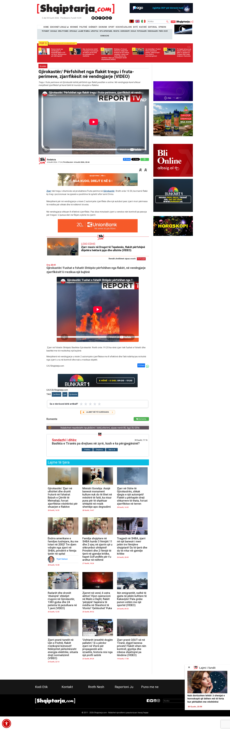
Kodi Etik (41, 687)
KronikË (74, 27)
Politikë (83, 27)
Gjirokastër (109, 191)
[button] (6, 723)
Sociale (53, 31)
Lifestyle (94, 31)
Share (128, 159)
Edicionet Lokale (58, 27)
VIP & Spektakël (105, 31)
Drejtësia (99, 450)
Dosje (133, 31)
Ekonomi (103, 27)
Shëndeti (93, 27)
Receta (116, 31)
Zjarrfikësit (56, 394)
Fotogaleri (142, 31)
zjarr (65, 394)
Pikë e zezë (163, 31)
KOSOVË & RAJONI (124, 27)
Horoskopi (125, 31)
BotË (135, 27)
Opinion (162, 27)
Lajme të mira (84, 31)
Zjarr (48, 191)
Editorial (152, 27)
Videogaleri (153, 31)
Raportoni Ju (124, 687)
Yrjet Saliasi (62, 559)
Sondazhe (104, 36)
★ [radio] (81, 404)
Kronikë (43, 66)
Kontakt (67, 687)
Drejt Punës (63, 31)
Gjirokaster (73, 394)
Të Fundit (45, 31)
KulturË (143, 27)
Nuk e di (112, 450)
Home (46, 27)
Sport (111, 27)
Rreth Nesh (96, 687)
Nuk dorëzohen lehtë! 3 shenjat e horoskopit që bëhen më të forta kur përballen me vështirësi (206, 698)
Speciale (73, 31)
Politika (87, 450)
